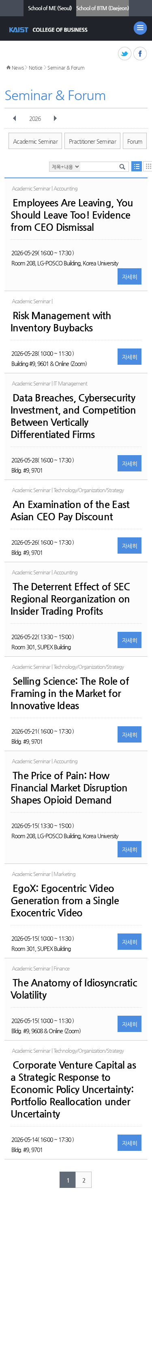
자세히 (129, 277)
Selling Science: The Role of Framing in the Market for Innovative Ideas (70, 693)
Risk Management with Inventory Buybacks (61, 321)
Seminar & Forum (66, 67)
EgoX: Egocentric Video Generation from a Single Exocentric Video (65, 900)
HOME (8, 68)
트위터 (125, 54)
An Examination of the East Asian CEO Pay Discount (70, 510)
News (18, 67)
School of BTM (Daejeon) (102, 8)
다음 (55, 118)
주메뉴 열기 (140, 28)
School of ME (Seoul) (50, 8)
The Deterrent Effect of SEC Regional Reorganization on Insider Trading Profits (70, 599)
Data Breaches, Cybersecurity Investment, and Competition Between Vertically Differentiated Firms (73, 416)
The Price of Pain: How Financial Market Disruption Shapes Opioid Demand (69, 788)
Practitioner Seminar (92, 141)
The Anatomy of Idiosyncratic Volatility (74, 989)
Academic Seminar (35, 141)
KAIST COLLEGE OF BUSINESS (49, 30)
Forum (135, 141)
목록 (136, 166)
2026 (35, 118)
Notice (36, 67)
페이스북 (140, 54)
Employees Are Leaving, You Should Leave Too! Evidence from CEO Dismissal (72, 215)
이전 (14, 118)
